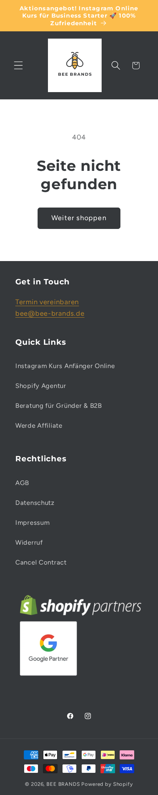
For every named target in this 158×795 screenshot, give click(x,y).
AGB (22, 483)
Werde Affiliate (39, 425)
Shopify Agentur (40, 385)
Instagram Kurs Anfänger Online (65, 366)
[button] (18, 65)
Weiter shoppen (79, 218)
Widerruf (29, 542)
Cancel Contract (41, 562)
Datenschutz (34, 502)
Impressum (32, 522)
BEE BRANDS (63, 784)
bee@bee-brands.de (49, 313)
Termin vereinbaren (47, 302)
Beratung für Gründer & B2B (58, 405)
